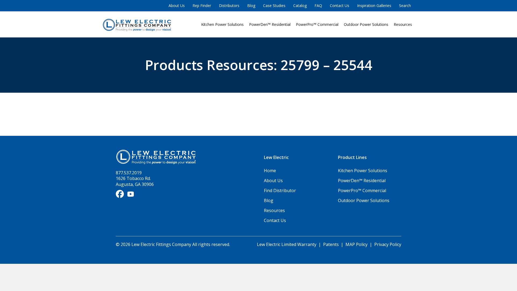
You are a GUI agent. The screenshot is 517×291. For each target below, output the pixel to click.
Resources (403, 24)
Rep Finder (202, 5)
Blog (251, 5)
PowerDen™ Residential (270, 24)
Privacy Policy (387, 244)
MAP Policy (356, 244)
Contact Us (339, 5)
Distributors (229, 5)
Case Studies (274, 5)
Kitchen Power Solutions (222, 24)
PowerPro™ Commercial (317, 24)
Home (270, 171)
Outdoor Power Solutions (366, 24)
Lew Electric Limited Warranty (287, 244)
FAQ (318, 5)
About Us (177, 5)
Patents (331, 244)
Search (405, 5)
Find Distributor (280, 190)
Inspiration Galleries (374, 5)
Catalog (300, 5)
